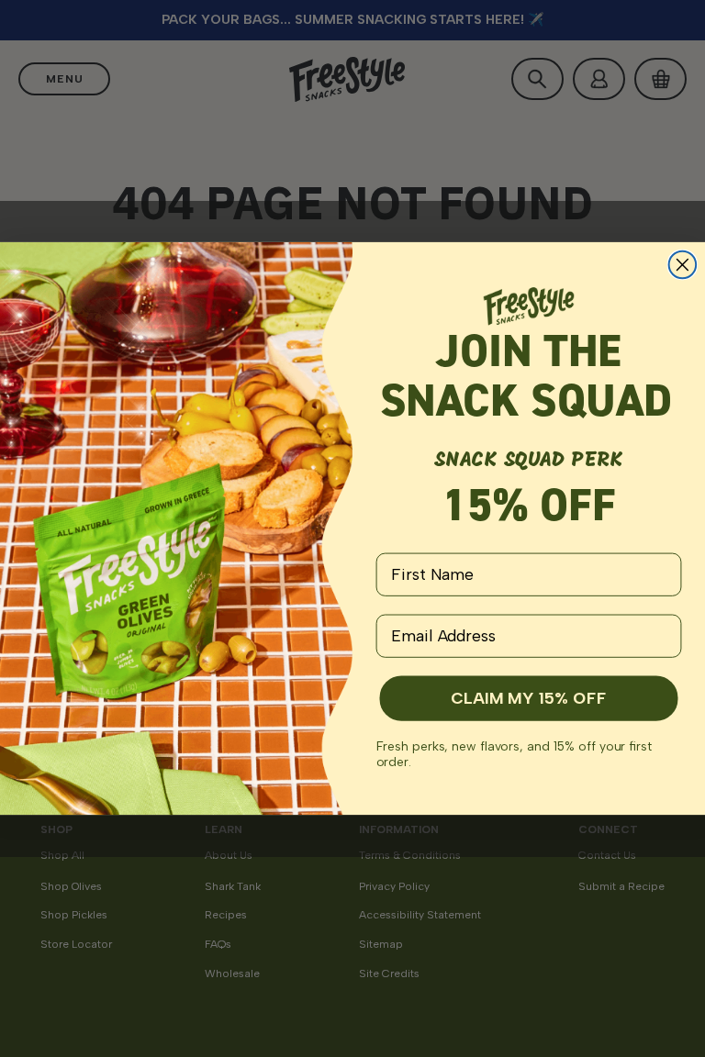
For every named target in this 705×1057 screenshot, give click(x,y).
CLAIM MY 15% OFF (528, 698)
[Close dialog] (683, 265)
